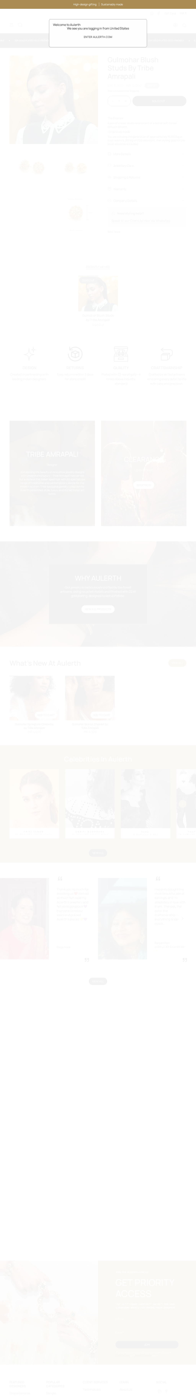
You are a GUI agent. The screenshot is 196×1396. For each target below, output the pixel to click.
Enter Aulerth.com (98, 37)
